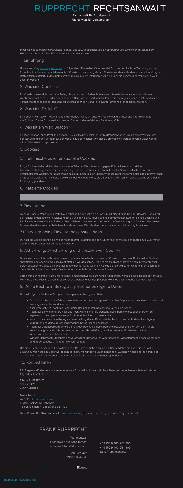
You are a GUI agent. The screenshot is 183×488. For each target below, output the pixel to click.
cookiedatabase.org (71, 413)
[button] (91, 32)
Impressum (11, 479)
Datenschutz (28, 479)
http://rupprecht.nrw (51, 68)
